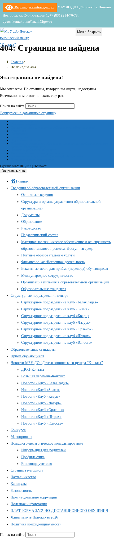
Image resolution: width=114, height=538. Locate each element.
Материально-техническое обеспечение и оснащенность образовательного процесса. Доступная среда (59, 145)
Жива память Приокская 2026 (34, 517)
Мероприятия (21, 437)
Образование (19, 134)
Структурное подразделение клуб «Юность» (56, 343)
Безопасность (21, 491)
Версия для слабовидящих (33, 7)
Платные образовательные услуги (33, 150)
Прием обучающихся (27, 356)
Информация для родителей (43, 450)
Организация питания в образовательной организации (65, 282)
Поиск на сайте (12, 106)
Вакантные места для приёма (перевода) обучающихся (47, 156)
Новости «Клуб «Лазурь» (41, 403)
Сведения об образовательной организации (39, 121)
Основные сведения (24, 124)
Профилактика (33, 457)
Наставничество (23, 477)
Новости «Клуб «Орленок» (42, 410)
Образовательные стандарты (43, 289)
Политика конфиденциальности (36, 524)
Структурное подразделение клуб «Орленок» (57, 329)
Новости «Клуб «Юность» (42, 423)
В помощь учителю (36, 464)
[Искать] (77, 535)
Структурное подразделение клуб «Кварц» (55, 316)
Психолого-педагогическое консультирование (47, 443)
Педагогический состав (26, 140)
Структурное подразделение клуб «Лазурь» (56, 323)
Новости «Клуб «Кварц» (40, 396)
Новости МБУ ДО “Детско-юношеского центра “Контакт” (57, 363)
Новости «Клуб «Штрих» (41, 417)
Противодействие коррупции (34, 497)
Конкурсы (18, 430)
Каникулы (19, 484)
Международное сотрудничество (32, 159)
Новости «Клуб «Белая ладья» (45, 383)
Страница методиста (27, 470)
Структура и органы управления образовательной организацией (53, 127)
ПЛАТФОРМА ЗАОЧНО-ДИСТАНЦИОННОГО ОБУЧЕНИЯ (59, 511)
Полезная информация (29, 504)
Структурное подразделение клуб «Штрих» (56, 336)
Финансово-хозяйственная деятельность (37, 153)
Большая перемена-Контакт (43, 376)
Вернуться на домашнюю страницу (28, 113)
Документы (18, 131)
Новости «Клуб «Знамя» (40, 390)
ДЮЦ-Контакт (32, 369)
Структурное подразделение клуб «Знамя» (55, 309)
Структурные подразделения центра (39, 296)
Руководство (19, 137)
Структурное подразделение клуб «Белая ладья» (59, 302)
